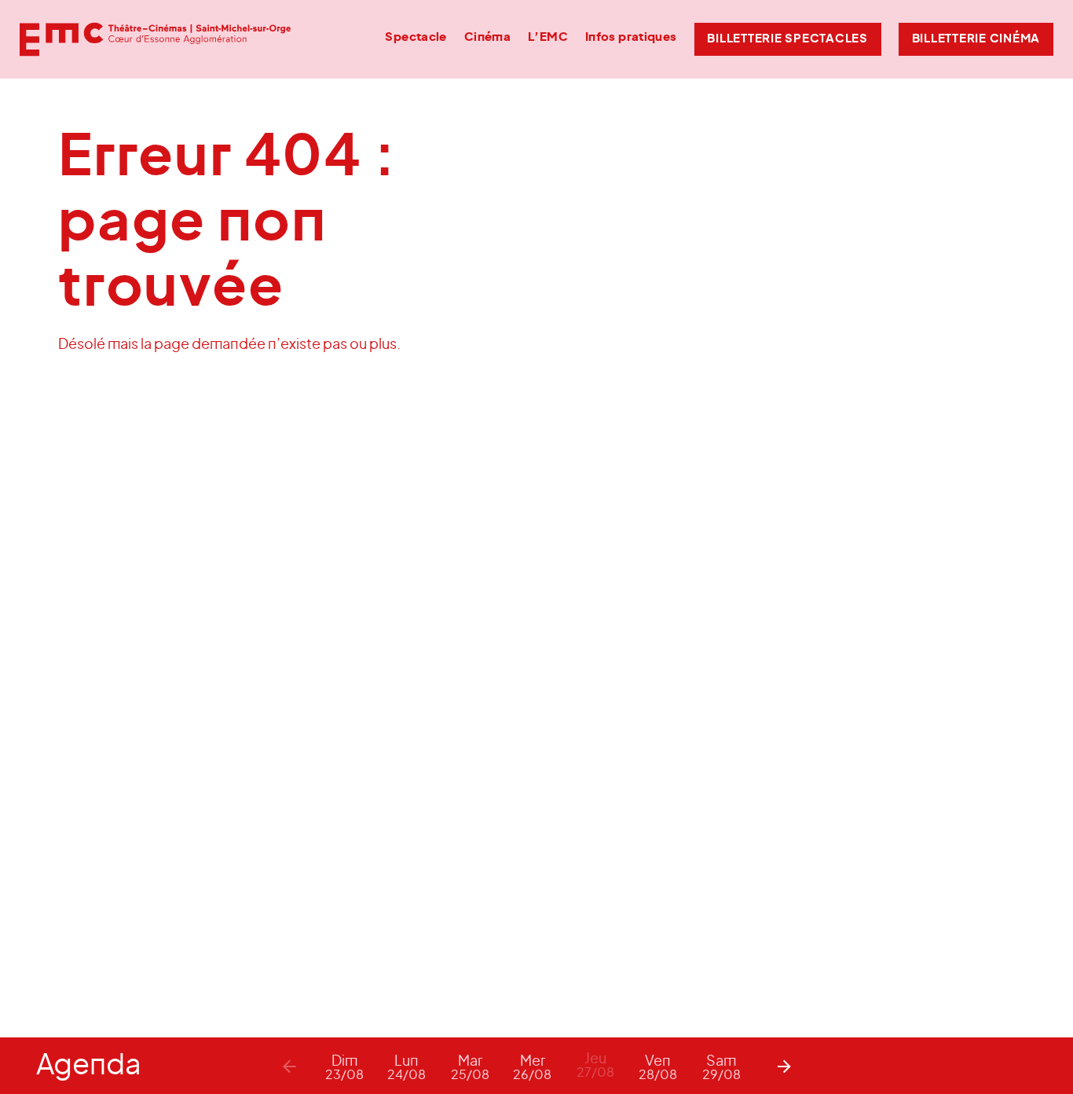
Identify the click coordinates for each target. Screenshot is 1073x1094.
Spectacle (415, 37)
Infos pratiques (631, 37)
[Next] (784, 1066)
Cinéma (487, 37)
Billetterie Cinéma (976, 39)
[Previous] (289, 1066)
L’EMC (548, 37)
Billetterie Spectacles (787, 39)
